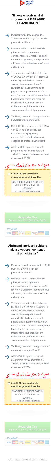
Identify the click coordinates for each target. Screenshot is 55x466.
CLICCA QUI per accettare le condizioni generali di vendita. (26, 175)
